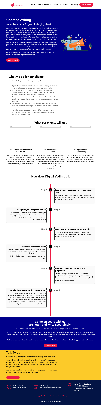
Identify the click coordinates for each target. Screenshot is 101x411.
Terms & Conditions (50, 396)
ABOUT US (57, 5)
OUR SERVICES (43, 5)
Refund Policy (62, 396)
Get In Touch (86, 5)
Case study (74, 5)
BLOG (65, 5)
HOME (33, 5)
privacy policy (38, 396)
